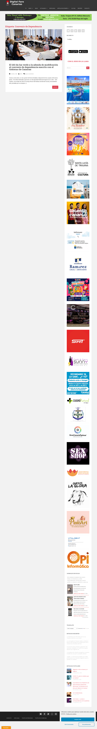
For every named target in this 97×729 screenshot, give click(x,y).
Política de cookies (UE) (40, 718)
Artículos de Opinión (62, 8)
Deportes (80, 8)
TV (25, 8)
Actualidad (43, 8)
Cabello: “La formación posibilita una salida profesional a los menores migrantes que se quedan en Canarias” (77, 658)
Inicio (36, 8)
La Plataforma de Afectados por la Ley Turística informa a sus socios (76, 637)
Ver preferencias (86, 724)
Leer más (55, 87)
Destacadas (52, 8)
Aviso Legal (16, 718)
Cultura (73, 8)
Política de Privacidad (27, 718)
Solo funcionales (69, 724)
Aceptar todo (77, 719)
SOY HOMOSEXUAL (77, 693)
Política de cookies (71, 714)
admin (21, 73)
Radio (30, 8)
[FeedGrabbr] (78, 617)
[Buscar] (87, 68)
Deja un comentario (29, 73)
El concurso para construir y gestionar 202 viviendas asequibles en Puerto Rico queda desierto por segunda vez (77, 648)
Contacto (86, 8)
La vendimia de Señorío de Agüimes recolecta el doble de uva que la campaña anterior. (78, 653)
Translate (87, 628)
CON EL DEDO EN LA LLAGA (78, 61)
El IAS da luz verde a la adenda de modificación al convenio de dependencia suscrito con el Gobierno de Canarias (33, 67)
